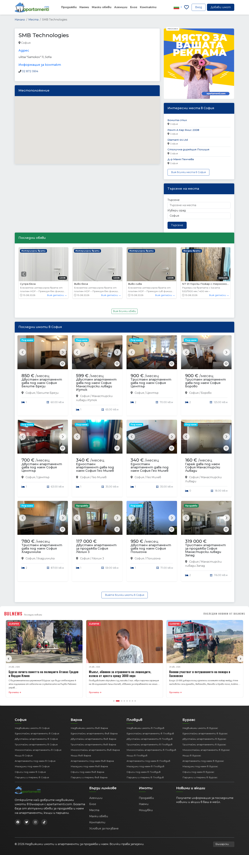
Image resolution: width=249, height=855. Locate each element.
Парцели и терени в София (32, 777)
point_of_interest (66, 43)
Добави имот (221, 7)
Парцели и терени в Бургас (199, 777)
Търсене (174, 200)
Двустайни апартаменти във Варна (93, 739)
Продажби (69, 7)
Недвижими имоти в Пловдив (145, 728)
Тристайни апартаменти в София (36, 744)
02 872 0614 (30, 71)
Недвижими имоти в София (32, 728)
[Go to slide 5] (127, 701)
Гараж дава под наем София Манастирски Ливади (202, 467)
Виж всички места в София (188, 172)
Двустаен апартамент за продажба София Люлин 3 (96, 548)
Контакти (148, 7)
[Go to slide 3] (121, 701)
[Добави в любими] (62, 363)
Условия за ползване (104, 828)
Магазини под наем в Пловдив (145, 766)
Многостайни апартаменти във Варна (95, 750)
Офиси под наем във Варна (87, 772)
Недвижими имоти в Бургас (200, 728)
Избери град (177, 210)
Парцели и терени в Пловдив (145, 777)
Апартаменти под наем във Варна (92, 761)
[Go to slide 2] (118, 701)
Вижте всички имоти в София (124, 594)
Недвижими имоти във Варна (89, 728)
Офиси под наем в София (30, 772)
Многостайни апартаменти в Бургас (206, 750)
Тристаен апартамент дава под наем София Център (151, 383)
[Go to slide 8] (135, 701)
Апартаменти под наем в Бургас (203, 761)
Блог (133, 7)
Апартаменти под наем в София (35, 761)
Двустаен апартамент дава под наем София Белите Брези (42, 383)
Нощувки (146, 810)
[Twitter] (27, 822)
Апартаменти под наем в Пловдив (148, 761)
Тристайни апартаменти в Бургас (204, 744)
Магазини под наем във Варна (89, 766)
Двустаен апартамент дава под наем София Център (42, 467)
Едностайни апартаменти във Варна (94, 733)
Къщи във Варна (81, 755)
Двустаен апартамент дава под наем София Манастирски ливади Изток (96, 384)
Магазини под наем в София (32, 766)
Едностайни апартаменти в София (37, 733)
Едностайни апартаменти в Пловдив (150, 733)
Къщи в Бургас (191, 755)
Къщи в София (24, 755)
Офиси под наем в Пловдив (144, 772)
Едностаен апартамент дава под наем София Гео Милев (95, 467)
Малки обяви (101, 7)
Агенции (120, 7)
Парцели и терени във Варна (89, 777)
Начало (20, 19)
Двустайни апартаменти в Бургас (204, 739)
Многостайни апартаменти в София (38, 750)
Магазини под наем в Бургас (200, 766)
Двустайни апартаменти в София (36, 739)
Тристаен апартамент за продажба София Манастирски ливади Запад (205, 550)
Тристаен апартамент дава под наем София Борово (205, 383)
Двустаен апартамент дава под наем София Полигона (151, 548)
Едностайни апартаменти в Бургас (205, 733)
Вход (198, 7)
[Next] (240, 658)
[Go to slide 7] (132, 701)
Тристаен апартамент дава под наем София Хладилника (42, 548)
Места (33, 19)
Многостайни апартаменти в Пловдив (151, 750)
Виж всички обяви (124, 311)
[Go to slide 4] (124, 701)
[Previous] (8, 658)
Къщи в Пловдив (137, 755)
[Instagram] (35, 822)
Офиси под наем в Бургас (198, 772)
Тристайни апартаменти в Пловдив (149, 744)
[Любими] (186, 7)
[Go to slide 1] (114, 701)
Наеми (84, 7)
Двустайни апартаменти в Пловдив (150, 739)
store (83, 43)
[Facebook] (18, 822)
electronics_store (42, 43)
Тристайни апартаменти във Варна (93, 744)
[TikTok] (44, 822)
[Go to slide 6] (129, 701)
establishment (97, 43)
